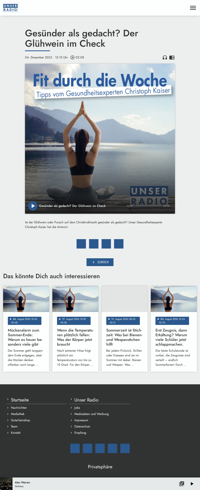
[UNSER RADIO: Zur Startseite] (95, 8)
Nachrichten (19, 407)
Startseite (20, 400)
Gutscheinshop (20, 420)
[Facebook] (87, 448)
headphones (165, 57)
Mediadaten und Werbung (91, 414)
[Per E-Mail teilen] (118, 244)
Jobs (77, 407)
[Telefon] (112, 448)
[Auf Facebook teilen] (81, 244)
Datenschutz (82, 426)
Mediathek (17, 414)
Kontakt (16, 432)
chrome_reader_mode (172, 57)
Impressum (81, 420)
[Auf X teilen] (93, 244)
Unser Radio (86, 400)
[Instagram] (100, 448)
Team (14, 426)
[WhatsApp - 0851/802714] (125, 448)
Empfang (80, 432)
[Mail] (75, 448)
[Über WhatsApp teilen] (106, 244)
